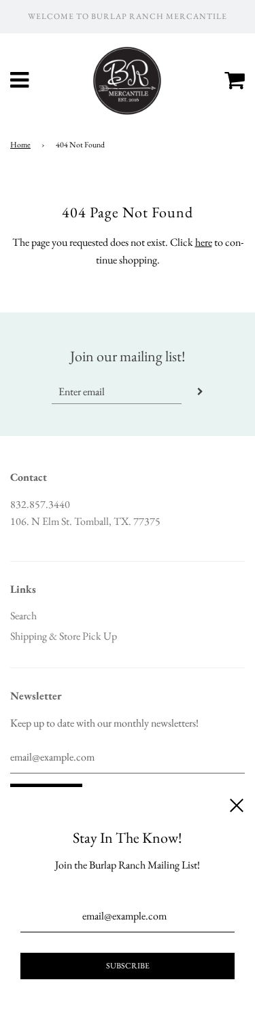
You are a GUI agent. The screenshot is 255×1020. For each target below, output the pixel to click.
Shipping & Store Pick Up (63, 636)
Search (23, 615)
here (203, 242)
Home (20, 144)
